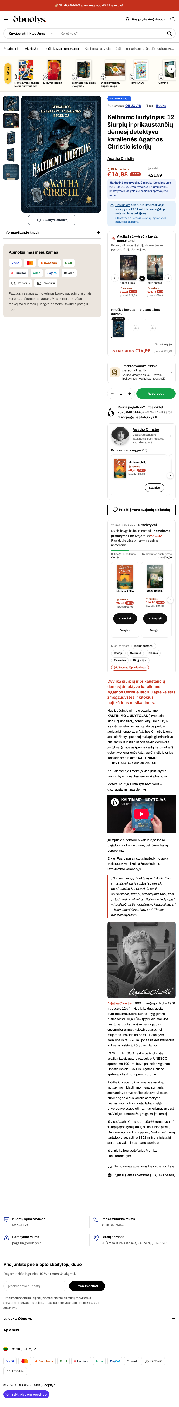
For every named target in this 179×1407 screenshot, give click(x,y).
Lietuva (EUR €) (21, 1349)
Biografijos (140, 660)
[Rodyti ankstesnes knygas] (115, 278)
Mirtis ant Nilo (137, 462)
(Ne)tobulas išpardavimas (130, 667)
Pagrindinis (11, 48)
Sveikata (135, 653)
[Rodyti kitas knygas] (168, 278)
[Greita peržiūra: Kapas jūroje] (128, 267)
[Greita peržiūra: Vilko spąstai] (155, 267)
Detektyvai (147, 525)
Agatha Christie (120, 158)
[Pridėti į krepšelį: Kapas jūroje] (142, 278)
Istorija (118, 653)
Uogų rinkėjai (155, 590)
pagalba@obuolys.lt (141, 417)
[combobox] (89, 33)
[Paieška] (169, 33)
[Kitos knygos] (171, 69)
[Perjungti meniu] (6, 19)
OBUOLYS (133, 105)
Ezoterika (120, 660)
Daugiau (154, 487)
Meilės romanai (143, 645)
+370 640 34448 (130, 412)
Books (161, 105)
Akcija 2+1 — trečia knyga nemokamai (52, 48)
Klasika (153, 653)
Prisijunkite (122, 205)
